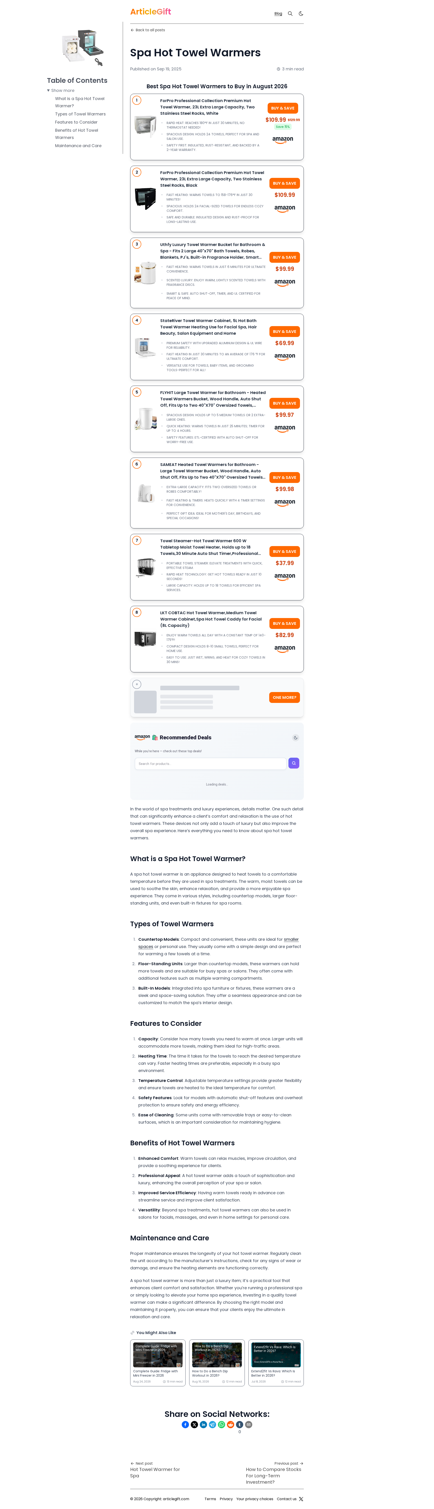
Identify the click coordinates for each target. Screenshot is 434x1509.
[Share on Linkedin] (203, 1424)
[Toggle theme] (295, 737)
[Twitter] (301, 1499)
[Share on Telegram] (212, 1424)
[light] (301, 13)
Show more (62, 90)
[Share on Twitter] (194, 1424)
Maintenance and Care (78, 145)
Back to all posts (150, 30)
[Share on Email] (248, 1424)
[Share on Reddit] (230, 1424)
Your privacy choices (254, 1499)
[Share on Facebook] (185, 1424)
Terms (210, 1499)
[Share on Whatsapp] (221, 1424)
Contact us (287, 1499)
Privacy (226, 1499)
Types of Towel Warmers (80, 114)
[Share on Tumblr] (239, 1424)
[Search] (290, 13)
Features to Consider (76, 122)
